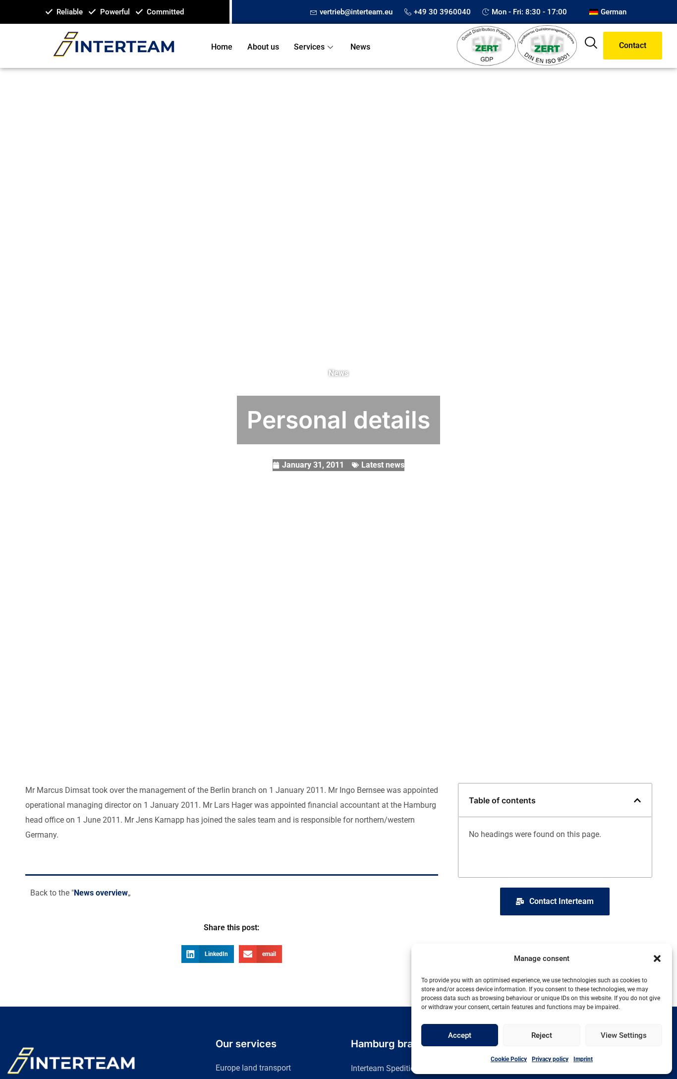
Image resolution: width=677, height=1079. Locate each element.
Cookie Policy (509, 1059)
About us (263, 47)
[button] (657, 958)
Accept (459, 1035)
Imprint (583, 1059)
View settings (624, 1035)
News (360, 47)
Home (221, 47)
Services (309, 47)
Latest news (382, 465)
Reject (541, 1035)
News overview (101, 893)
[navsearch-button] (591, 46)
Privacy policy (550, 1059)
